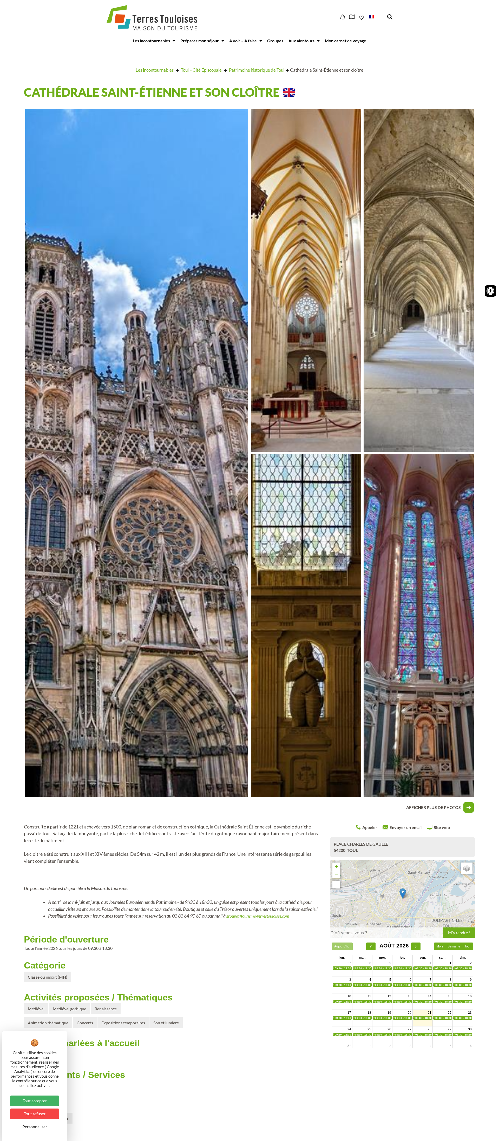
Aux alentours (301, 40)
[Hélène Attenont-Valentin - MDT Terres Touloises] (306, 280)
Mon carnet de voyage (345, 40)
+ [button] (336, 866)
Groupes (275, 40)
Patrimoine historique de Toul (256, 70)
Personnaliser (34, 1126)
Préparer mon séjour (199, 40)
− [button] (336, 874)
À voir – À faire (243, 40)
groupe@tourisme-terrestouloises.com (257, 915)
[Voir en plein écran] (336, 884)
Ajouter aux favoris (361, 17)
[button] (375, 16)
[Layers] (466, 868)
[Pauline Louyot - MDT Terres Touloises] (306, 626)
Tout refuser (34, 1113)
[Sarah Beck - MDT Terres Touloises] (418, 280)
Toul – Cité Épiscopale (201, 70)
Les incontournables (151, 40)
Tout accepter (35, 1100)
